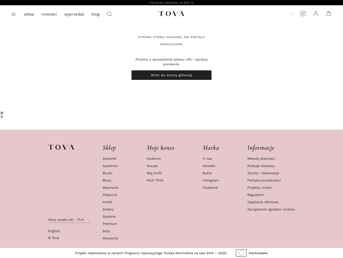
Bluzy (107, 180)
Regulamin (255, 195)
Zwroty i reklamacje (263, 173)
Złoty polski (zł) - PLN (66, 220)
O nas (207, 158)
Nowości (49, 14)
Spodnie (109, 216)
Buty (106, 231)
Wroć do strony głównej (171, 75)
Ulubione (154, 158)
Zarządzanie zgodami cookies (271, 209)
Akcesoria (110, 238)
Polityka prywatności (264, 180)
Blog (96, 14)
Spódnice (110, 166)
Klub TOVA (155, 180)
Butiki (207, 173)
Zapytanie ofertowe (262, 202)
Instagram (211, 180)
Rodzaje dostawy (261, 166)
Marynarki (110, 188)
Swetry (108, 209)
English (54, 231)
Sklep (29, 14)
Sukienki (109, 158)
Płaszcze (110, 195)
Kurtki (107, 202)
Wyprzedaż (74, 14)
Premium (110, 224)
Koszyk (152, 166)
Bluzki (107, 173)
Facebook (210, 188)
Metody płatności (261, 158)
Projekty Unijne (259, 188)
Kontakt (209, 166)
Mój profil (154, 173)
